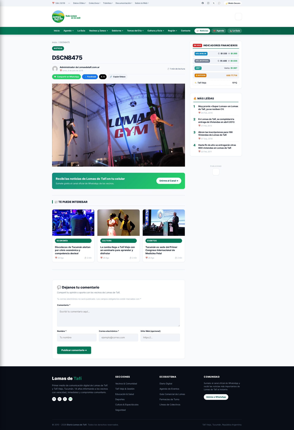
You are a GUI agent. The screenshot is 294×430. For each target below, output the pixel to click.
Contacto (185, 30)
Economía (62, 241)
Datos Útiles (79, 3)
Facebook (90, 76)
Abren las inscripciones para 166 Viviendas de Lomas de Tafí (215, 133)
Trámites (107, 3)
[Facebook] (203, 3)
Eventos (152, 241)
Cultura (107, 241)
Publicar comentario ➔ (74, 350)
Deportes (119, 399)
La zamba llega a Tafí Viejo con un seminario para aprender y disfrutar (117, 250)
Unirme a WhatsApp (216, 397)
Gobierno (116, 30)
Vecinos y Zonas (97, 30)
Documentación (123, 3)
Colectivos (94, 3)
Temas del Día (134, 30)
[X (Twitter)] (214, 3)
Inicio (57, 30)
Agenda (68, 30)
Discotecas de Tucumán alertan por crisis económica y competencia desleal (72, 250)
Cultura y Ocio (154, 30)
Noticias (202, 30)
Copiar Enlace (117, 76)
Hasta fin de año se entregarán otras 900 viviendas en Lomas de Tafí (217, 146)
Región (171, 30)
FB (54, 399)
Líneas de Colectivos (170, 404)
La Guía (81, 30)
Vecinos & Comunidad (126, 383)
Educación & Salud (124, 394)
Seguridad (120, 410)
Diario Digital (166, 383)
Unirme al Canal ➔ (168, 180)
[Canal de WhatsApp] (219, 3)
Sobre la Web (141, 3)
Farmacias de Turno (169, 399)
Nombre (61, 331)
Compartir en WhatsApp (66, 76)
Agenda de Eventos (169, 388)
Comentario (63, 305)
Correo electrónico (109, 331)
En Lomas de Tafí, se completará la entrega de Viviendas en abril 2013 (216, 120)
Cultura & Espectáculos (126, 404)
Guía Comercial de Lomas (172, 394)
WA (70, 399)
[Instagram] (208, 3)
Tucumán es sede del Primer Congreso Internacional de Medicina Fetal (161, 250)
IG (59, 399)
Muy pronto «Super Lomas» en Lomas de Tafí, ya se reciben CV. (218, 107)
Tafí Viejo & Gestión (124, 388)
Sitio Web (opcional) (150, 331)
